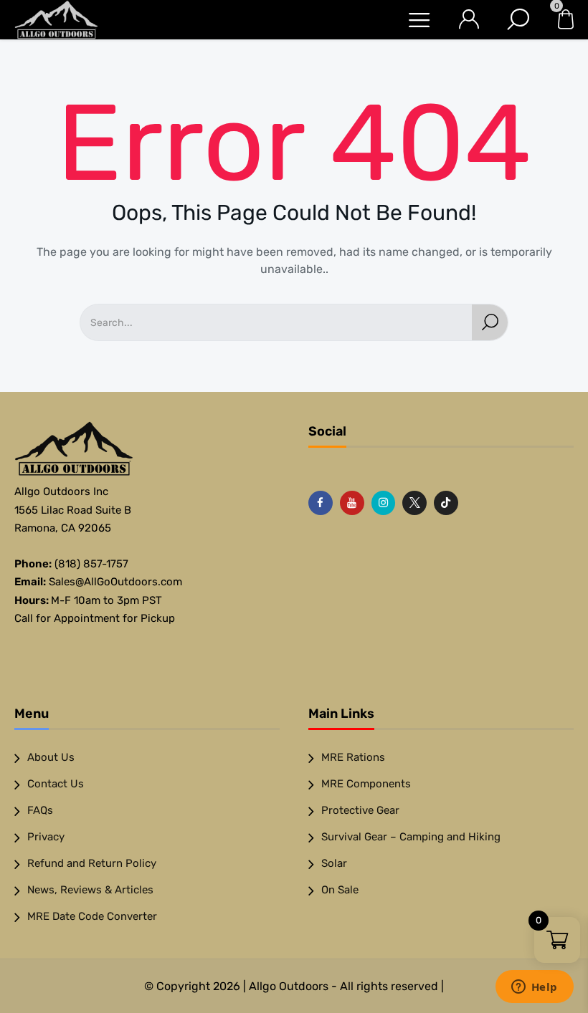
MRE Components (366, 783)
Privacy (46, 836)
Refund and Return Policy (91, 863)
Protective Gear (360, 810)
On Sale (340, 889)
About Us (51, 757)
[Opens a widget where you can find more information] (534, 988)
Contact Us (55, 783)
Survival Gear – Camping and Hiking (411, 836)
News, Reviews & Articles (90, 889)
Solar (334, 863)
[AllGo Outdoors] (56, 19)
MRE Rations (353, 757)
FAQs (40, 810)
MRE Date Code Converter (92, 916)
